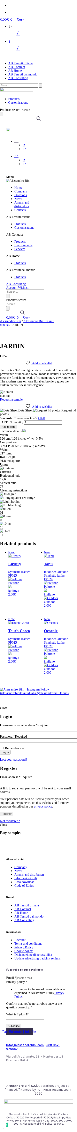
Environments (23, 245)
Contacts (20, 210)
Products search (10, 109)
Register (6, 813)
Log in (5, 752)
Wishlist (23, 287)
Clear (41, 418)
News (18, 198)
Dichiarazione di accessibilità (33, 954)
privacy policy (43, 806)
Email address (16, 777)
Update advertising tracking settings (37, 958)
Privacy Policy (23, 947)
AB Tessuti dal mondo (22, 74)
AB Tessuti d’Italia (20, 63)
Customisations (18, 102)
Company (20, 191)
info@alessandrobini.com (25, 1045)
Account (12, 287)
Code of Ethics (24, 885)
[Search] (1, 114)
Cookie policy (23, 951)
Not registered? (10, 821)
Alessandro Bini (10, 321)
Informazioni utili (25, 878)
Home (18, 187)
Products (14, 99)
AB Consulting (18, 78)
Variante (6, 418)
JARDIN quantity (11, 422)
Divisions (20, 195)
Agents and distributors (21, 204)
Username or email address (24, 725)
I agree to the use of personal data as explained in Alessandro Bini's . (39, 992)
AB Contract (16, 67)
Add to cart (8, 426)
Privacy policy (16, 982)
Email (11, 977)
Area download (24, 882)
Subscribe (14, 1026)
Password (13, 736)
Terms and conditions (28, 943)
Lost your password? (13, 759)
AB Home (15, 70)
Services (19, 249)
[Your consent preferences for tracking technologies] (7, 1125)
